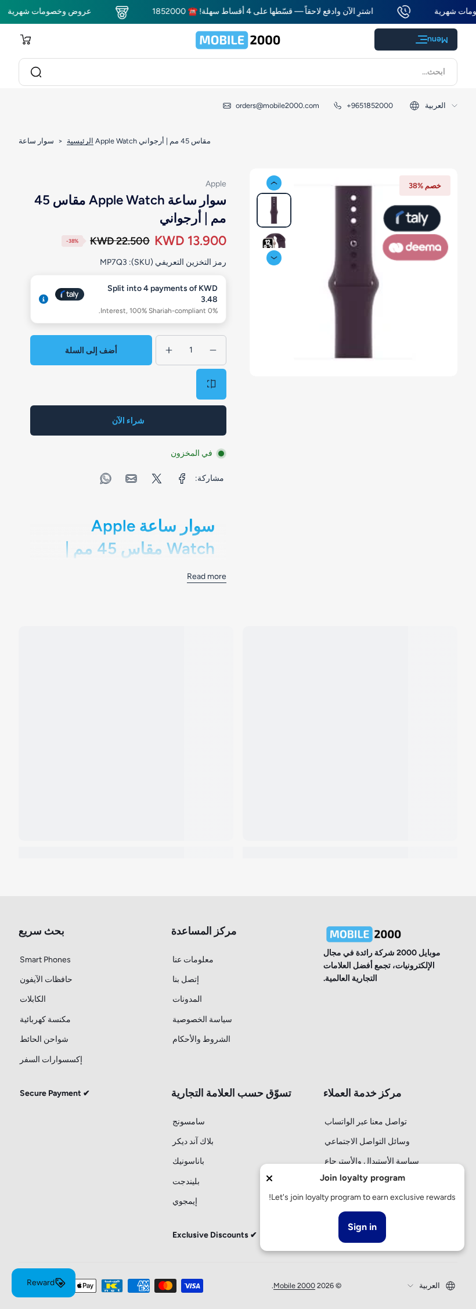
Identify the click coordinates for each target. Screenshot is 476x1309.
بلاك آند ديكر (193, 1141)
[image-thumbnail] (274, 210)
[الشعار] (238, 39)
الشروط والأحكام (201, 1039)
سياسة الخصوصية (202, 1019)
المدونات (187, 999)
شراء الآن (128, 420)
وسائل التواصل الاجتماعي (367, 1141)
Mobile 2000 (294, 1285)
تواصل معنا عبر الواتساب (365, 1122)
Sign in (362, 1226)
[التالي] (274, 257)
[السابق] (274, 182)
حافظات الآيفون (46, 979)
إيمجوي (184, 1201)
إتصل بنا (185, 979)
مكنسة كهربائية (45, 1019)
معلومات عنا (193, 960)
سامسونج (188, 1122)
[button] (26, 39)
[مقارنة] (211, 384)
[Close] (269, 1178)
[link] (182, 478)
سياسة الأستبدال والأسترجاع (371, 1161)
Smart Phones (45, 960)
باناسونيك (188, 1161)
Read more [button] (206, 576)
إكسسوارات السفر (51, 1060)
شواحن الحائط (44, 1039)
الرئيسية (80, 140)
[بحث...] (36, 72)
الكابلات (33, 999)
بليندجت (186, 1181)
